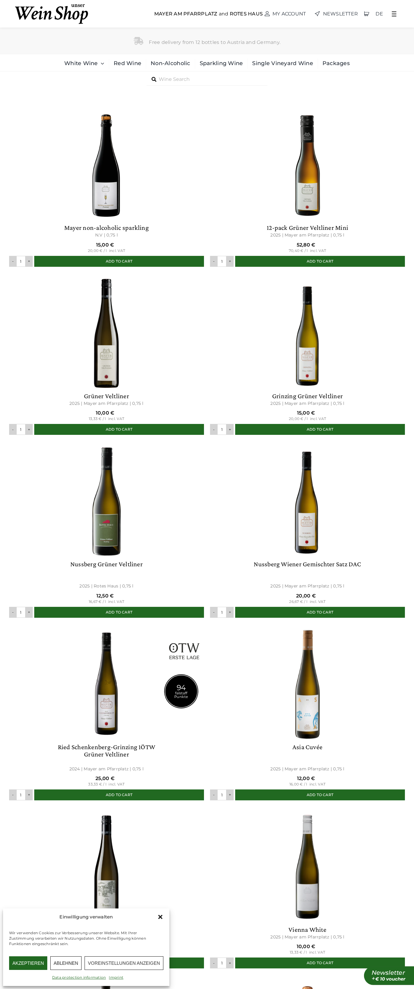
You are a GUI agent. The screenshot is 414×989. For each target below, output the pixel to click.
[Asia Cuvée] (307, 712)
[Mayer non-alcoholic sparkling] (106, 185)
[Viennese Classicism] (106, 887)
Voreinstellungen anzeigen (124, 963)
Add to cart (119, 261)
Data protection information (79, 977)
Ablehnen (66, 963)
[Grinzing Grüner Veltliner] (307, 354)
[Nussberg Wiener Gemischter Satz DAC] (307, 529)
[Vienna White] (307, 887)
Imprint (116, 977)
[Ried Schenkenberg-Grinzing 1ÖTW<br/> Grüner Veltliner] (106, 712)
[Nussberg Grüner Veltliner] (106, 529)
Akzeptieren (28, 963)
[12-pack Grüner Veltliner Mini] (307, 185)
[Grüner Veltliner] (106, 354)
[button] (160, 917)
